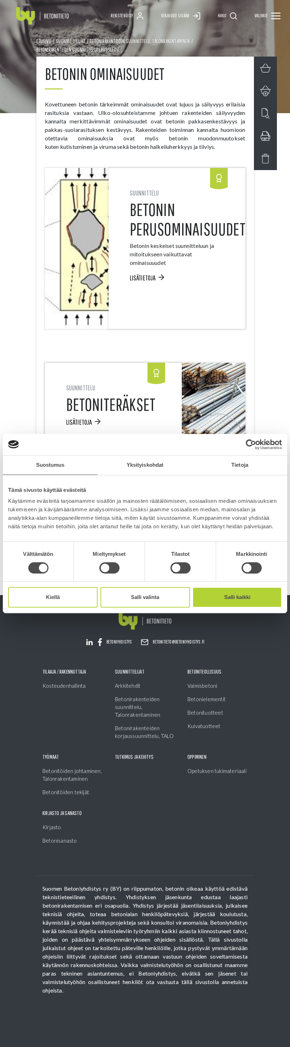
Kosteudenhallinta (64, 685)
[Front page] (42, 16)
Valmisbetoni (202, 685)
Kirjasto (51, 827)
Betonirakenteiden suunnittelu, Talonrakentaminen (140, 41)
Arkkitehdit (127, 685)
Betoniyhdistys (119, 642)
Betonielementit (206, 699)
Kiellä (53, 597)
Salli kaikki (237, 597)
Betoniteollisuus (204, 671)
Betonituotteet (205, 712)
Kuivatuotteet (204, 726)
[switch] (109, 568)
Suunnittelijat (70, 41)
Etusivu (43, 41)
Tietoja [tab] (239, 465)
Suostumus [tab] (50, 465)
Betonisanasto (59, 840)
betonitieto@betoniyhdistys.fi (178, 642)
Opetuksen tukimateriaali (216, 771)
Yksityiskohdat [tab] (145, 465)
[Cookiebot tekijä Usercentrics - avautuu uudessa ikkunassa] (251, 444)
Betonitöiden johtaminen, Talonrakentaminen (72, 775)
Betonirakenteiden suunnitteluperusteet (76, 49)
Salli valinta (145, 597)
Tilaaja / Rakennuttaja (64, 671)
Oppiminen (197, 757)
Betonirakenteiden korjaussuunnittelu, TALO (144, 732)
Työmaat (50, 757)
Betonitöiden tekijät (65, 792)
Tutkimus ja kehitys (134, 757)
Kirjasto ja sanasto (62, 813)
